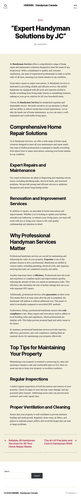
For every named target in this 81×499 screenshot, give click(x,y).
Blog (40, 20)
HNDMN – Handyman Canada (24, 493)
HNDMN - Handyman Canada (40, 5)
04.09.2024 (42, 44)
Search (6, 471)
